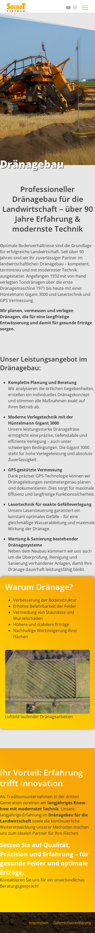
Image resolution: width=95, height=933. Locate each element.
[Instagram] (75, 7)
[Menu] (85, 7)
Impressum (38, 922)
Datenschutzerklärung (72, 922)
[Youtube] (68, 7)
